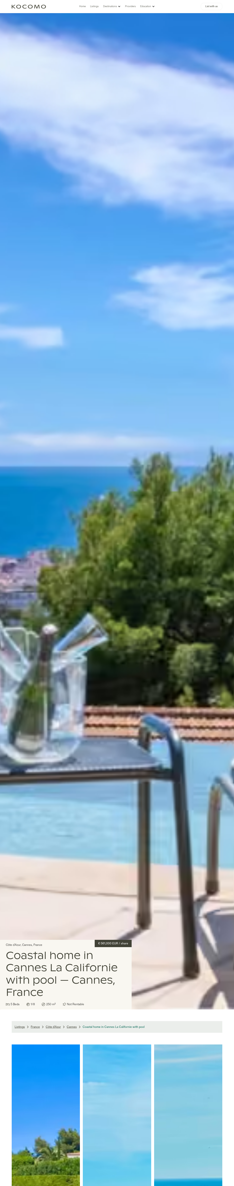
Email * (122, 129)
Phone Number (51, 149)
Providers (130, 6)
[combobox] (45, 157)
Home (82, 6)
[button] (112, 6)
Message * (125, 149)
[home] (29, 6)
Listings (94, 6)
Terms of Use (66, 184)
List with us (211, 6)
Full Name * (48, 129)
